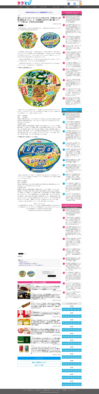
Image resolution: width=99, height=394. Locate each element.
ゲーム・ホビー (44, 6)
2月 (66, 308)
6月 (80, 315)
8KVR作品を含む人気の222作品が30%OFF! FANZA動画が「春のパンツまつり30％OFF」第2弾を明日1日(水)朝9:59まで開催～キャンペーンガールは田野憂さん (73, 19)
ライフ (34, 6)
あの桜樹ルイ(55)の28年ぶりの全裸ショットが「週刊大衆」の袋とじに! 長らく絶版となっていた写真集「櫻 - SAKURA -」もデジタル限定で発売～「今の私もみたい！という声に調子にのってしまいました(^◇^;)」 (73, 56)
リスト (25, 25)
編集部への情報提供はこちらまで (39, 362)
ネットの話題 (76, 6)
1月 (63, 308)
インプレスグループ (72, 390)
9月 (70, 323)
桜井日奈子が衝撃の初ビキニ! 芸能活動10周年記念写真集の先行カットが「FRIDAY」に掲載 (73, 161)
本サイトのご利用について (29, 390)
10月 (73, 323)
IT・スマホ (67, 6)
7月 (63, 323)
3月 (70, 308)
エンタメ (27, 6)
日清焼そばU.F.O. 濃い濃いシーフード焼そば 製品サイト (32, 265)
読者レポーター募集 (39, 365)
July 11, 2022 (48, 210)
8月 (66, 323)
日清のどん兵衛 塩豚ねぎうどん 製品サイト (29, 263)
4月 (73, 315)
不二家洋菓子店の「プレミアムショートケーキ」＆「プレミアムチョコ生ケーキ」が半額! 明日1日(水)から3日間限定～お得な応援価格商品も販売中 (45, 314)
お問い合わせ (38, 390)
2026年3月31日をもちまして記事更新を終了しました (39, 12)
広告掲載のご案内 (47, 390)
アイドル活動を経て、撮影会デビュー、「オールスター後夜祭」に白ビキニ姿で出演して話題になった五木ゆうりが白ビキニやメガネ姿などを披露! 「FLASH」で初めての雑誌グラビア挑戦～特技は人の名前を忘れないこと (73, 187)
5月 (76, 315)
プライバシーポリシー (56, 390)
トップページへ (39, 358)
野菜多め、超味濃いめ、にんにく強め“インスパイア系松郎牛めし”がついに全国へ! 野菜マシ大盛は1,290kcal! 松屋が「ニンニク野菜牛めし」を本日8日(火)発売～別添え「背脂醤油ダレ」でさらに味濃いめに (73, 73)
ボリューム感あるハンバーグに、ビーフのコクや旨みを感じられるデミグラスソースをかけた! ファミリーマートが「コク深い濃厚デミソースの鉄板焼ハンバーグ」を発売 (45, 288)
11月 (77, 323)
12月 (80, 323)
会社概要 (64, 390)
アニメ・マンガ (56, 6)
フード (20, 6)
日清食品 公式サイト (24, 261)
